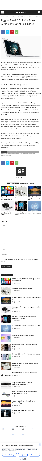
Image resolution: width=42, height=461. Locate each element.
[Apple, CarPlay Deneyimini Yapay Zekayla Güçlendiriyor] (7, 191)
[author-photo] (21, 171)
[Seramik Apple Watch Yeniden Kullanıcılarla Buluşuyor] (6, 385)
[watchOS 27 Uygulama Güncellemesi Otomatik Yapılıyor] (21, 206)
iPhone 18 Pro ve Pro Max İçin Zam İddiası (26, 354)
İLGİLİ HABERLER (13, 183)
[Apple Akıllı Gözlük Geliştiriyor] (21, 191)
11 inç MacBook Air (12, 152)
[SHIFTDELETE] (7, 432)
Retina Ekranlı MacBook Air (16, 153)
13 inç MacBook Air (23, 152)
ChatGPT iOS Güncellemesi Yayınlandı (24, 373)
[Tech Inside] (36, 432)
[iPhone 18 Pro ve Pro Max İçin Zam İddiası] (6, 356)
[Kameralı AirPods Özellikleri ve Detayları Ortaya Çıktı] (6, 366)
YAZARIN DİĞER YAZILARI (27, 183)
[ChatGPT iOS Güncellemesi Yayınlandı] (6, 375)
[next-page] (22, 218)
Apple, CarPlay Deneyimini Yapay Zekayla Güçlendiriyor (6, 198)
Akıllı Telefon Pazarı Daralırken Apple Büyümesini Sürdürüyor (24, 392)
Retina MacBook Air (29, 153)
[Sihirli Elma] (16, 432)
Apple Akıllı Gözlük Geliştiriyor (19, 197)
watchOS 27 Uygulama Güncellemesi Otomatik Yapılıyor (21, 213)
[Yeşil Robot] (26, 432)
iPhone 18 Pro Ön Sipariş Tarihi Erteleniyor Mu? (34, 198)
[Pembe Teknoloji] (16, 438)
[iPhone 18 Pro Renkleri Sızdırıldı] (6, 413)
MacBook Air (5, 153)
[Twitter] (7, 32)
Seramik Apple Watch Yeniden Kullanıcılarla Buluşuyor (22, 383)
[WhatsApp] (16, 32)
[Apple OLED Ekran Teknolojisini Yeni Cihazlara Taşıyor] (6, 403)
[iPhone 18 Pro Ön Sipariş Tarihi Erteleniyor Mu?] (34, 191)
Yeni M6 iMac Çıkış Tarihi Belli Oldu (23, 335)
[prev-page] (20, 218)
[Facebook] (3, 32)
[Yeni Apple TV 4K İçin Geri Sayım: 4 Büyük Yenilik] (7, 206)
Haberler (9, 16)
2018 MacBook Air (34, 152)
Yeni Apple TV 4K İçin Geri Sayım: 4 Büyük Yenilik (6, 213)
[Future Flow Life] (26, 438)
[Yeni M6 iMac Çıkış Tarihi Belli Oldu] (6, 338)
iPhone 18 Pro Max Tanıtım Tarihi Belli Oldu (34, 212)
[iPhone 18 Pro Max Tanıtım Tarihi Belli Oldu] (34, 206)
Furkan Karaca (8, 27)
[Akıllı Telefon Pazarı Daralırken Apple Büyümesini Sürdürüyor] (6, 394)
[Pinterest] (12, 32)
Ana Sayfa (3, 16)
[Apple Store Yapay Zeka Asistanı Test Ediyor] (6, 347)
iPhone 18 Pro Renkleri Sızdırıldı (23, 410)
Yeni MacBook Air (6, 155)
